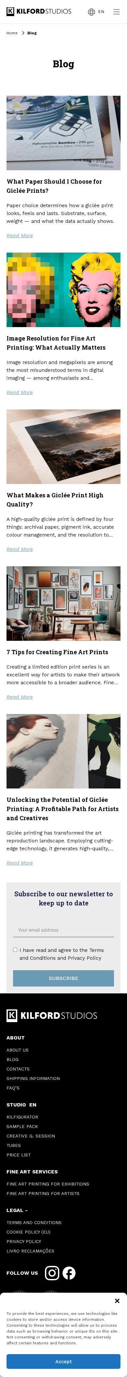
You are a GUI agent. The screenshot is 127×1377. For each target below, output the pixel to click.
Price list (19, 1155)
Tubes (14, 1145)
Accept (63, 1362)
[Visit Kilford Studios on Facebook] (69, 1273)
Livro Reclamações (30, 1251)
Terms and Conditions (34, 1222)
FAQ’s (13, 1088)
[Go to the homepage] (39, 11)
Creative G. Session (31, 1136)
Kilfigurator (22, 1117)
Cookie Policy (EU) (28, 1232)
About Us (18, 1050)
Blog (13, 1059)
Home (12, 33)
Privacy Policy (84, 958)
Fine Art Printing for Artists (43, 1193)
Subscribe (63, 978)
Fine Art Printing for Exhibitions (48, 1184)
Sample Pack (22, 1126)
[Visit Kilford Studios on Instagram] (52, 1273)
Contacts (18, 1069)
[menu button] (116, 12)
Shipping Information (33, 1078)
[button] (117, 1301)
